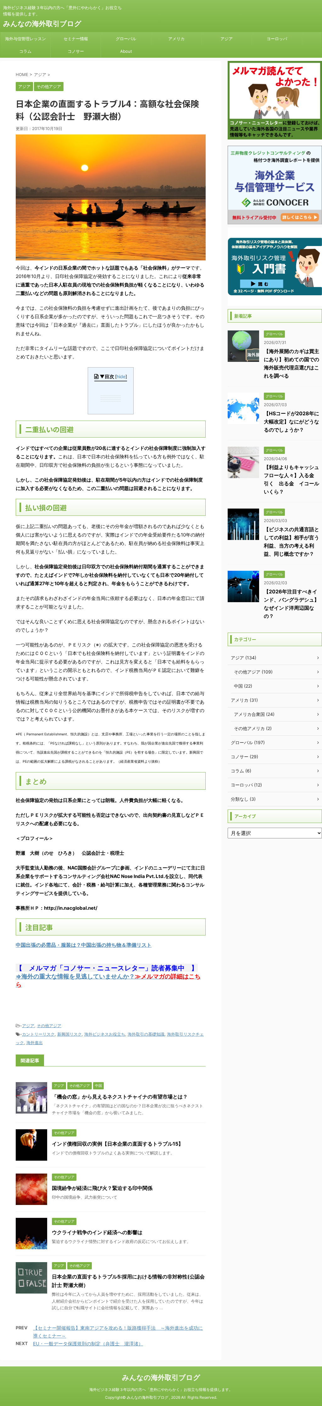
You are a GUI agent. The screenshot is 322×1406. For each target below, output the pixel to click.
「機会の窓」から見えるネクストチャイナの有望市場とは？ (120, 1096)
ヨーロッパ (277, 38)
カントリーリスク (38, 1034)
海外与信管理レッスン (25, 38)
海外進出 (34, 1042)
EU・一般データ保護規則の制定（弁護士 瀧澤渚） (88, 1344)
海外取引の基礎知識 (146, 1034)
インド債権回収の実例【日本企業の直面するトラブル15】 (117, 1144)
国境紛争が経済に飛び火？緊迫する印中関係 (102, 1188)
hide (121, 376)
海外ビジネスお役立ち (104, 1034)
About (126, 51)
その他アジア (49, 1025)
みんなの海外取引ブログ (42, 23)
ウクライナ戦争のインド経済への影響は (97, 1232)
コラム (25, 51)
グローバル (126, 38)
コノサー (76, 51)
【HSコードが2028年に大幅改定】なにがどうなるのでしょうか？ (291, 421)
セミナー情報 (76, 38)
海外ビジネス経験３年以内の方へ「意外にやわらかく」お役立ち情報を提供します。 (161, 1389)
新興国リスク (69, 1034)
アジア (226, 38)
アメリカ (176, 38)
